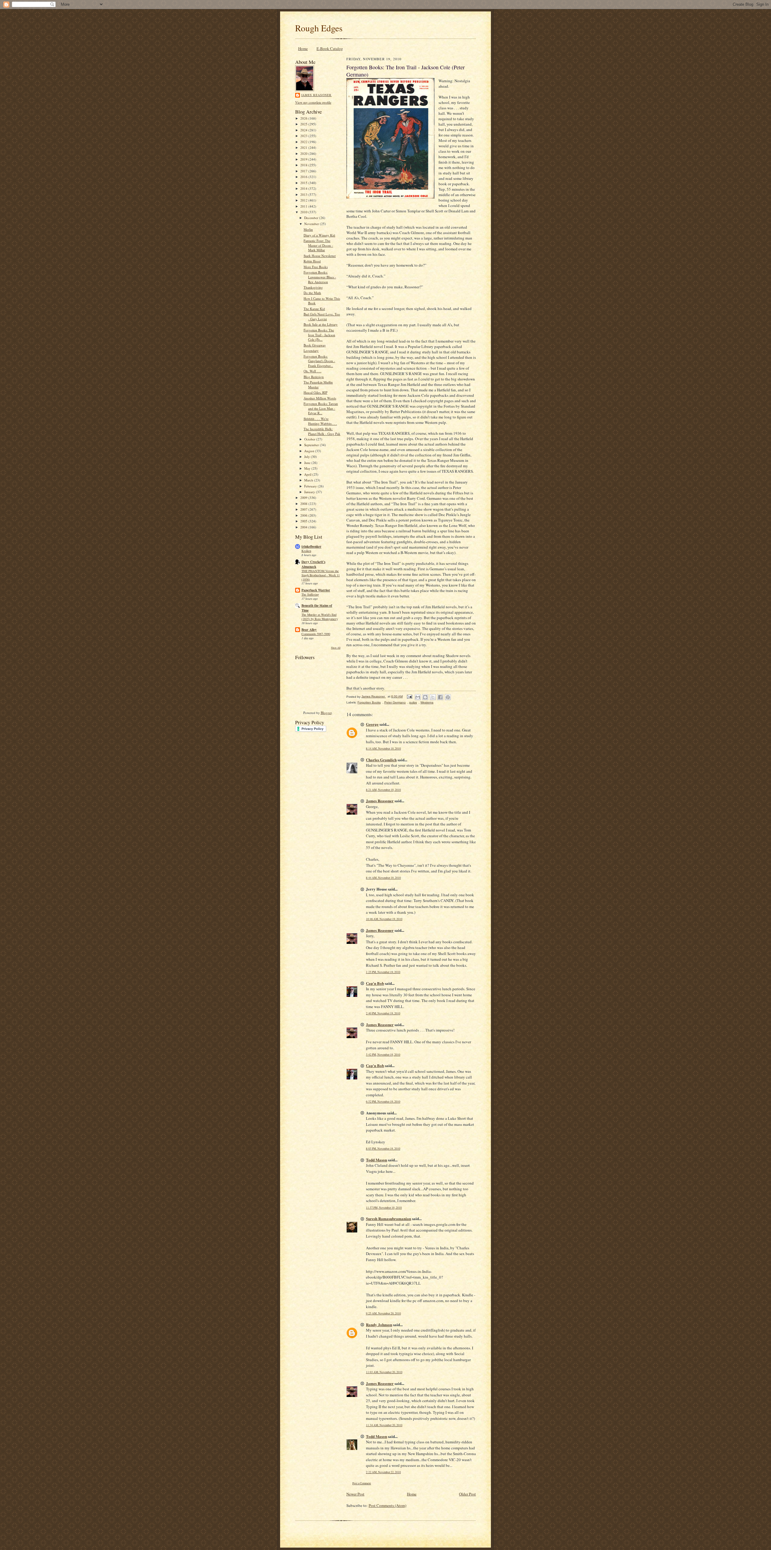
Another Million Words (320, 398)
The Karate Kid (314, 308)
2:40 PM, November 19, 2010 (383, 1013)
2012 (304, 200)
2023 (304, 135)
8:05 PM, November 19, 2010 (383, 1149)
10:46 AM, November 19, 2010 (384, 919)
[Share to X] (433, 697)
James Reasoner (316, 95)
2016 (304, 176)
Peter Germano (395, 702)
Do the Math (312, 292)
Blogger (326, 712)
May (307, 468)
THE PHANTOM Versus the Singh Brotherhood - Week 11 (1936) (320, 575)
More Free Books (316, 267)
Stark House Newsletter (320, 255)
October (310, 439)
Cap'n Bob (375, 983)
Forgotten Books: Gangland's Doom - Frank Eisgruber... (319, 361)
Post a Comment (361, 1483)
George (372, 724)
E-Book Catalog (330, 48)
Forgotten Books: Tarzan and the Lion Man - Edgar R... (321, 408)
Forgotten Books (369, 702)
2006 (304, 515)
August (309, 451)
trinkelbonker (311, 546)
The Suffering (310, 594)
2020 (304, 153)
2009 (304, 497)
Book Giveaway (315, 345)
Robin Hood (312, 261)
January (310, 492)
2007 (304, 509)
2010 (304, 212)
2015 (304, 182)
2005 (304, 521)
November (312, 223)
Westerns (426, 702)
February (311, 486)
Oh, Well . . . (312, 371)
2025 (304, 124)
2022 (304, 141)
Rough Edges (318, 28)
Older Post (467, 1494)
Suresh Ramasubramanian (388, 1218)
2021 (304, 147)
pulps (413, 702)
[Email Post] (409, 696)
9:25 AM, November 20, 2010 (383, 1313)
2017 (304, 171)
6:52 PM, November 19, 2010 (383, 1102)
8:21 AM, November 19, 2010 (383, 790)
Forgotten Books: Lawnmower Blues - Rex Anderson (320, 277)
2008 (304, 503)
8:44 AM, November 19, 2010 (383, 878)
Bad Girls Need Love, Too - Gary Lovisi (322, 316)
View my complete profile (313, 102)
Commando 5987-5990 (315, 634)
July (307, 456)
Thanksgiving (313, 287)
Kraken (306, 551)
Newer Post (355, 1494)
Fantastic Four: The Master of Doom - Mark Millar (318, 245)
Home (303, 48)
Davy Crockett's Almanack (313, 564)
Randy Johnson (379, 1324)
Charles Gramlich (381, 759)
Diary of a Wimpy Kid (319, 235)
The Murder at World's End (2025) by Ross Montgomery (319, 616)
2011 (304, 206)
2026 (304, 118)
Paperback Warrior (315, 590)
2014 (304, 188)
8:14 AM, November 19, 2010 (383, 748)
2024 (304, 130)
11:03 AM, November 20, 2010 (384, 1372)
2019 (304, 159)
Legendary (311, 350)
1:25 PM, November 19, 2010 (383, 972)
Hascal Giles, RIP (315, 392)
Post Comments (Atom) (387, 1505)
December (311, 217)
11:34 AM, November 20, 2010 (384, 1425)
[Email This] (418, 697)
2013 (304, 194)
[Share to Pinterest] (448, 697)
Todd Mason (376, 1160)
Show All (335, 647)
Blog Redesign (314, 376)
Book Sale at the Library (321, 324)
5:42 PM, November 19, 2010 (383, 1055)
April (308, 474)
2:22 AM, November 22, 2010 (383, 1472)
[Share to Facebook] (440, 697)
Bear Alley (309, 629)
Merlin (308, 229)
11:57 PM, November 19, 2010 (384, 1208)
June (307, 462)
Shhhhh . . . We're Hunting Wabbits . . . (320, 421)
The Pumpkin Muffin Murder (318, 384)
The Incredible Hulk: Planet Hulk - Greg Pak (322, 431)
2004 (304, 527)
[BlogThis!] (425, 697)
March (309, 480)
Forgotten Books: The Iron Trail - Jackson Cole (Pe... (319, 335)
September (312, 445)
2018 (304, 165)
